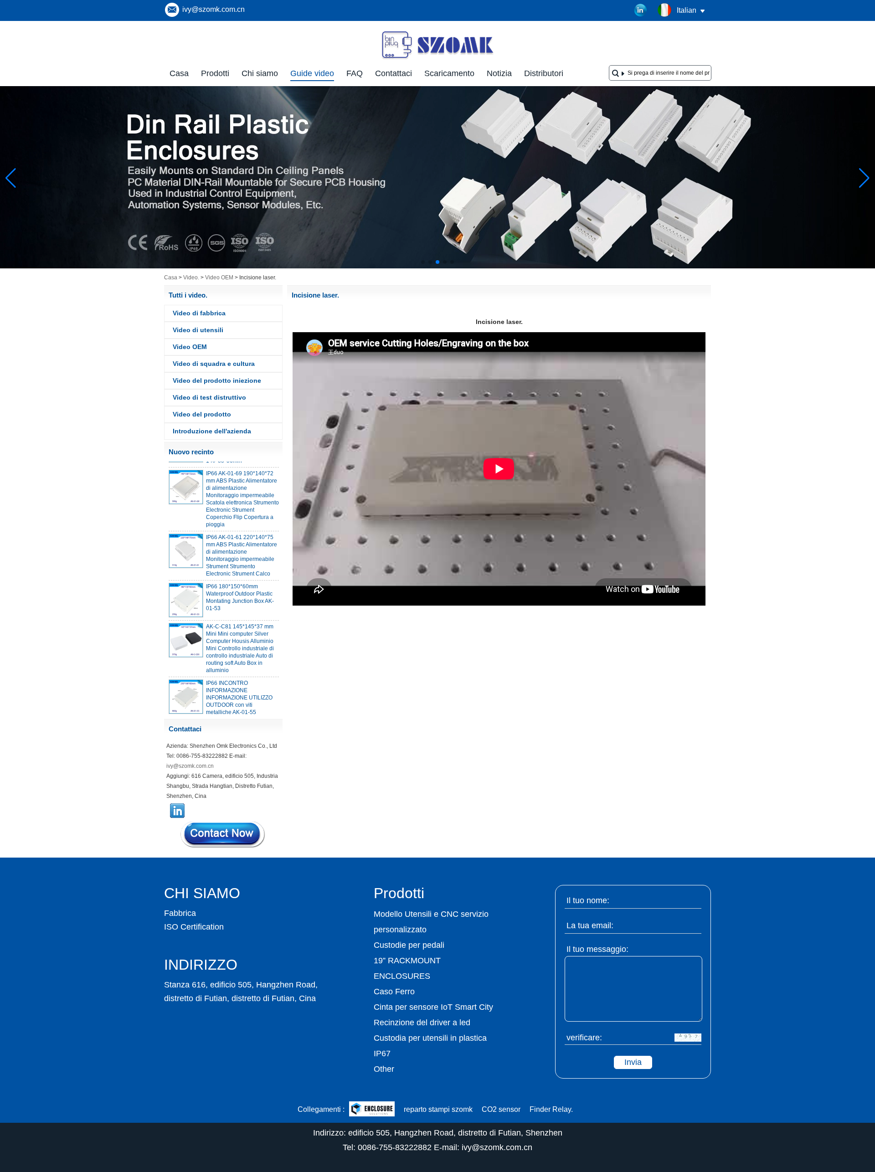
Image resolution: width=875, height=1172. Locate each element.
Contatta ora (223, 834)
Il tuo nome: (587, 900)
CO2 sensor (501, 1109)
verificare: (584, 1037)
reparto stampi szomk (438, 1109)
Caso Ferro (394, 991)
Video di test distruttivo (209, 397)
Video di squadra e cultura (214, 363)
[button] (423, 262)
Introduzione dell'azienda (212, 431)
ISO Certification (194, 926)
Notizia (499, 73)
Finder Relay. (551, 1109)
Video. (191, 277)
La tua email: (589, 925)
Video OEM (219, 277)
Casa (179, 73)
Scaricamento (449, 73)
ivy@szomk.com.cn (213, 9)
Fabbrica (180, 913)
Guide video (312, 73)
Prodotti (215, 73)
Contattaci (393, 73)
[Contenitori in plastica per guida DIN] (437, 266)
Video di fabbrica (199, 313)
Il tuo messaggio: (597, 949)
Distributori (543, 73)
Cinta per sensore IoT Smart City (433, 1007)
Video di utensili (198, 330)
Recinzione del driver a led (422, 1022)
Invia (633, 1062)
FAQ (354, 73)
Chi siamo (260, 73)
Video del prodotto (202, 414)
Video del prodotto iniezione (217, 380)
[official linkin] (640, 10)
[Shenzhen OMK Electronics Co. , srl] (437, 58)
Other (384, 1069)
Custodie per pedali (409, 945)
